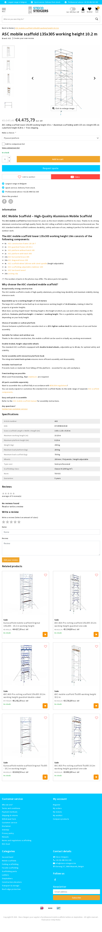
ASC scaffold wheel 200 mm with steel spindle (27, 263)
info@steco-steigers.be (65, 863)
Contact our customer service (14, 409)
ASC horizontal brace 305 (18, 257)
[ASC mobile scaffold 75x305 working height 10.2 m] (76, 664)
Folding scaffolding (10, 864)
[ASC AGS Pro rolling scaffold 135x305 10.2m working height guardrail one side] (76, 593)
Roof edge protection (11, 889)
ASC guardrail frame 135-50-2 (20, 247)
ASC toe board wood (17, 270)
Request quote (50, 168)
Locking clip (13, 273)
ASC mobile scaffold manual (25, 401)
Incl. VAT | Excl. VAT (73, 12)
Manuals (5, 837)
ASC (9, 38)
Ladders (5, 875)
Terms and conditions (11, 808)
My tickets (57, 812)
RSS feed (6, 844)
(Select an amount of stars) (20, 517)
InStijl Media (55, 920)
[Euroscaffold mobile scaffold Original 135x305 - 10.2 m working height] (25, 593)
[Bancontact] (59, 909)
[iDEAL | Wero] (43, 909)
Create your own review (24, 38)
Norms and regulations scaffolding (16, 840)
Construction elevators (12, 882)
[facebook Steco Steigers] (55, 880)
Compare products (61, 819)
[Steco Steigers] (38, 10)
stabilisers (32, 377)
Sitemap (5, 829)
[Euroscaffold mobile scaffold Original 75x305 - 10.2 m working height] (25, 736)
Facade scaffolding (10, 868)
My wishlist (57, 815)
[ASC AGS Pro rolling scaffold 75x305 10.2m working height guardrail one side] (76, 736)
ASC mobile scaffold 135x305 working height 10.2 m (37, 28)
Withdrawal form (9, 819)
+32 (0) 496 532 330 (63, 860)
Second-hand (7, 857)
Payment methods (9, 812)
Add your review (11, 560)
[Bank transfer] (51, 909)
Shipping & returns (10, 815)
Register (56, 805)
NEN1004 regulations (58, 385)
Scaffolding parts (9, 871)
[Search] (97, 19)
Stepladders (7, 878)
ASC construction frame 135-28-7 (22, 243)
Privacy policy (8, 833)
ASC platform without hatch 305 (21, 250)
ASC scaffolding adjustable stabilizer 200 (25, 267)
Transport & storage (10, 885)
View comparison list (11, 148)
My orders (57, 808)
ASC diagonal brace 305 (18, 260)
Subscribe (76, 897)
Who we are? (7, 805)
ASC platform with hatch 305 (20, 253)
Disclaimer (6, 826)
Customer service (9, 822)
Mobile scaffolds (9, 860)
